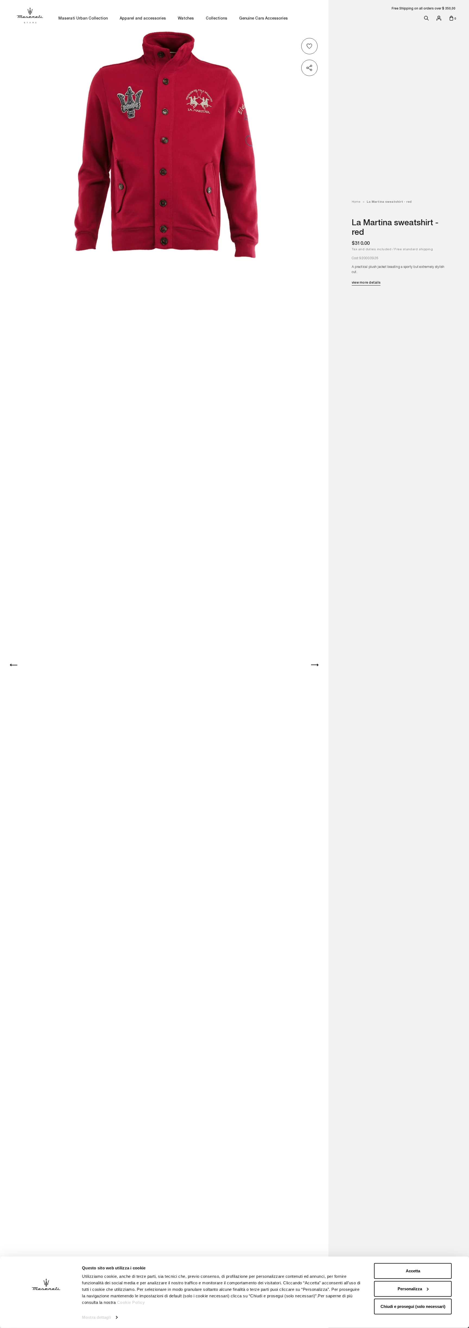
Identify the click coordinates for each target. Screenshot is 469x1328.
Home (356, 201)
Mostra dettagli (96, 1317)
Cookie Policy (131, 1302)
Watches (186, 18)
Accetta (413, 1271)
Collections (216, 18)
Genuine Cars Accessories (263, 18)
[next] (314, 665)
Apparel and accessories (143, 18)
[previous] (13, 665)
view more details (366, 282)
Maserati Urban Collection (83, 18)
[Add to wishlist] (310, 46)
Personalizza (410, 1288)
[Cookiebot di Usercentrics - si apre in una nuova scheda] (46, 1317)
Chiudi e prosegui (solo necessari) (413, 1306)
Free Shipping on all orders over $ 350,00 (423, 8)
